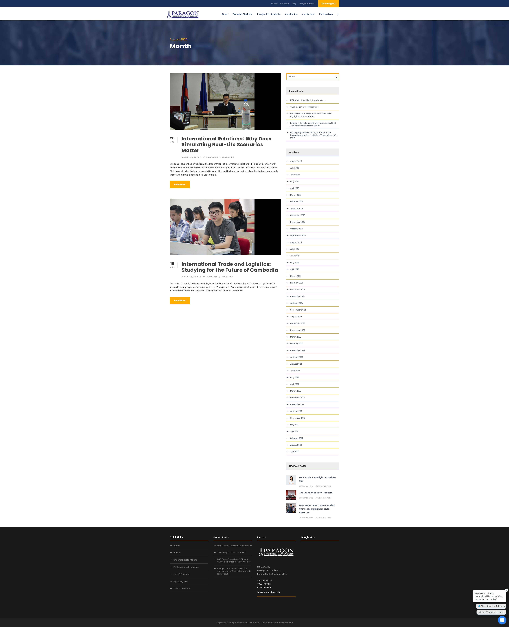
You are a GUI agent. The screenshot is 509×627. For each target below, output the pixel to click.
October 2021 (296, 411)
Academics (291, 14)
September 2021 (297, 418)
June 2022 (295, 370)
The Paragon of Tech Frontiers (304, 107)
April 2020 (294, 451)
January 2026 (296, 208)
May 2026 (294, 181)
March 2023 (295, 337)
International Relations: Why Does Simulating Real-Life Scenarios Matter (227, 144)
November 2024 (297, 296)
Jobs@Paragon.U (307, 3)
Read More (179, 184)
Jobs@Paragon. (181, 574)
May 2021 (294, 424)
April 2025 (294, 269)
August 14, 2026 (306, 486)
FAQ (294, 3)
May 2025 (294, 262)
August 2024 (296, 316)
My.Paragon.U (328, 3)
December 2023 (297, 323)
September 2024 (298, 310)
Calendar (284, 3)
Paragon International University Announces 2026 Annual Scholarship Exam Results (313, 124)
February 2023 (296, 343)
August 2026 (296, 161)
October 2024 (296, 303)
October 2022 (296, 357)
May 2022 (294, 377)
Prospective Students (268, 14)
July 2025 (294, 249)
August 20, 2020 (190, 157)
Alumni (274, 3)
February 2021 (296, 438)
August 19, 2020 (190, 276)
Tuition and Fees (181, 588)
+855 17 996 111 (264, 583)
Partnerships (326, 14)
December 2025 (297, 215)
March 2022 (295, 391)
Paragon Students (243, 14)
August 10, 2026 (306, 498)
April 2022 (294, 384)
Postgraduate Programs (186, 567)
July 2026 (294, 168)
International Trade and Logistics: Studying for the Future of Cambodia (230, 267)
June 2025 (295, 255)
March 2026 (295, 195)
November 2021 (297, 404)
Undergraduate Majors (185, 559)
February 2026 (296, 201)
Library (177, 552)
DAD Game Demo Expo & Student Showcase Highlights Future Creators (310, 115)
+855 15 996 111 (264, 587)
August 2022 (296, 364)
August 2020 (296, 445)
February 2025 (296, 283)
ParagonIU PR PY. (324, 486)
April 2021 (294, 431)
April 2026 (294, 188)
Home (176, 545)
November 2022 (297, 350)
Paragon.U (212, 157)
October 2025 (296, 228)
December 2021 (297, 397)
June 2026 (295, 174)
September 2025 (298, 235)
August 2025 (296, 242)
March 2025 (295, 276)
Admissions (308, 14)
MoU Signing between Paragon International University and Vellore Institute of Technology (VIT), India (314, 135)
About (225, 14)
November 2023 (297, 330)
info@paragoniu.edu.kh (268, 592)
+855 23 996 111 (264, 580)
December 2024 (297, 289)
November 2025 (297, 222)
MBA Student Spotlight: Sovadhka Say (307, 100)
